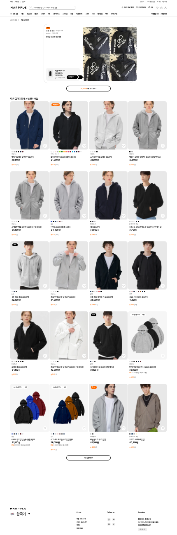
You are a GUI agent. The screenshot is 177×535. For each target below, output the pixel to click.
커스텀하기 (71, 77)
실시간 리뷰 (13, 20)
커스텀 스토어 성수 (82, 522)
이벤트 (78, 525)
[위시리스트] (157, 8)
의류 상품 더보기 (88, 458)
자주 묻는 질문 (142, 529)
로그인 (159, 1)
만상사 (24, 1)
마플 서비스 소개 (81, 519)
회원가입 (164, 1)
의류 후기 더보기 (88, 88)
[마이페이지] (165, 8)
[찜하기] (45, 145)
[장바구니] (161, 8)
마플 (11, 1)
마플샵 (17, 1)
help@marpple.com (144, 525)
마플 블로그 (80, 528)
